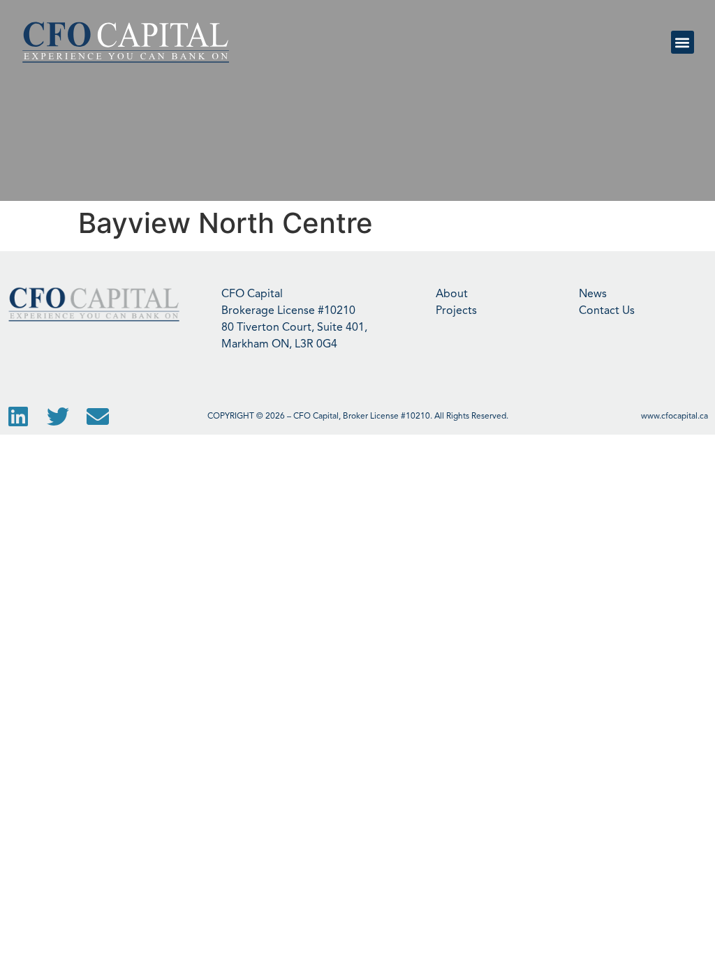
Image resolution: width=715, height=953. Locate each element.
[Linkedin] (18, 416)
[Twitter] (58, 416)
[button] (682, 42)
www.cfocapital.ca (674, 416)
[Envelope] (98, 416)
